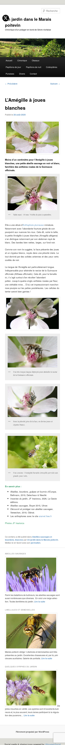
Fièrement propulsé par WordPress (32, 731)
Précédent (11, 83)
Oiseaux (35, 60)
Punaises (10, 73)
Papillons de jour (13, 67)
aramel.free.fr (45, 516)
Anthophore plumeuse (33, 224)
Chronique (22, 60)
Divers (22, 73)
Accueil (9, 60)
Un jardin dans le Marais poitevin (42, 539)
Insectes (19, 539)
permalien (35, 542)
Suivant (55, 83)
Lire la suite (39, 601)
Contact (33, 73)
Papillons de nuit (33, 67)
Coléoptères (51, 67)
